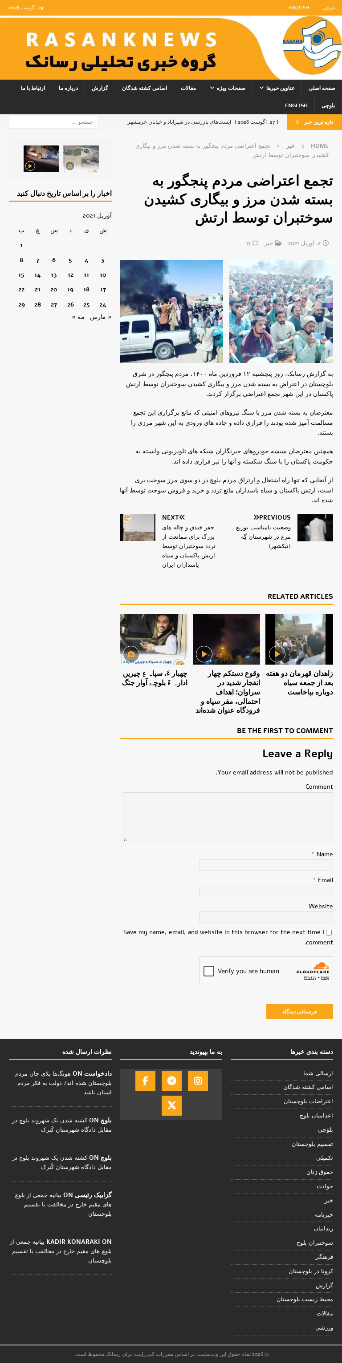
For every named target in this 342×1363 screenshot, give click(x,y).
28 (37, 304)
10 (103, 274)
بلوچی (328, 7)
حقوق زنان (319, 1172)
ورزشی (324, 1328)
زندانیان (323, 1229)
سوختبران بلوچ (315, 1243)
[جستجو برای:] (53, 121)
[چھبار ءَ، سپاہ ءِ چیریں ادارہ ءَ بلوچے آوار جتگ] (153, 639)
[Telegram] (172, 1081)
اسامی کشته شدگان (144, 88)
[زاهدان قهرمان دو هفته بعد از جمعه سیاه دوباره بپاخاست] (299, 639)
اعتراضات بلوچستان (308, 1101)
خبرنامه (324, 1215)
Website (321, 906)
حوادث (325, 1186)
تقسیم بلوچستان (312, 1144)
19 (70, 289)
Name (324, 854)
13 (54, 274)
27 (54, 304)
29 (21, 304)
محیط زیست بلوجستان (305, 1299)
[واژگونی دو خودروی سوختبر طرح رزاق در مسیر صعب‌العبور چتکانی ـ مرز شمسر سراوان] (81, 158)
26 (70, 304)
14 (37, 274)
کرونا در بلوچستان (311, 1271)
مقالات (188, 88)
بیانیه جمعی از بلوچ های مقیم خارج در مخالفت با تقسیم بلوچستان (63, 1204)
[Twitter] (172, 1106)
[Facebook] (145, 1081)
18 (86, 289)
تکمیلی (324, 1158)
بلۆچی (325, 1130)
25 (86, 304)
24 (102, 304)
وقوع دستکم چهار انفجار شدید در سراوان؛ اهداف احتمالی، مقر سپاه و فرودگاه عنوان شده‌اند (227, 692)
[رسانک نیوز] (171, 74)
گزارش (100, 88)
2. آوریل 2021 (304, 243)
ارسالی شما (318, 1073)
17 (103, 289)
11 (86, 274)
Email (324, 880)
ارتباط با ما (33, 88)
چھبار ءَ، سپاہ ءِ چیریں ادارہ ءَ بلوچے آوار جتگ (154, 678)
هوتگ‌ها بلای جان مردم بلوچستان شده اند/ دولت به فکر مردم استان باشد (63, 1083)
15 (21, 274)
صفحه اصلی (322, 88)
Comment (319, 786)
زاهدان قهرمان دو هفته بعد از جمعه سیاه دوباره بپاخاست (299, 683)
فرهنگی (323, 1257)
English (299, 7)
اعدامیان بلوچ (316, 1116)
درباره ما (68, 88)
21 (38, 289)
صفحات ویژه (231, 88)
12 (70, 274)
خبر (269, 243)
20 (53, 289)
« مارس (101, 317)
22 (21, 289)
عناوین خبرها (280, 88)
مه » (78, 317)
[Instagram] (198, 1081)
